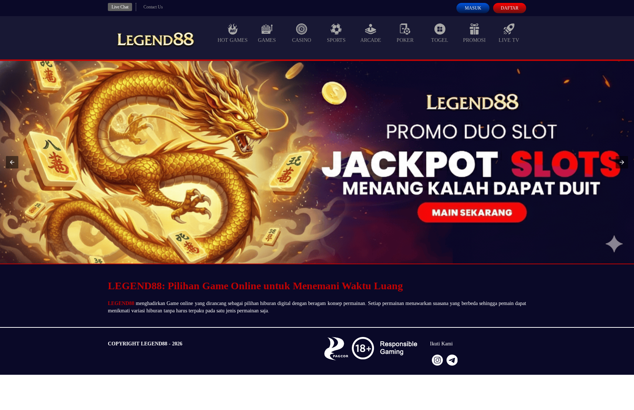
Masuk (473, 8)
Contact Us (153, 7)
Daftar (509, 8)
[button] (12, 162)
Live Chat (120, 7)
